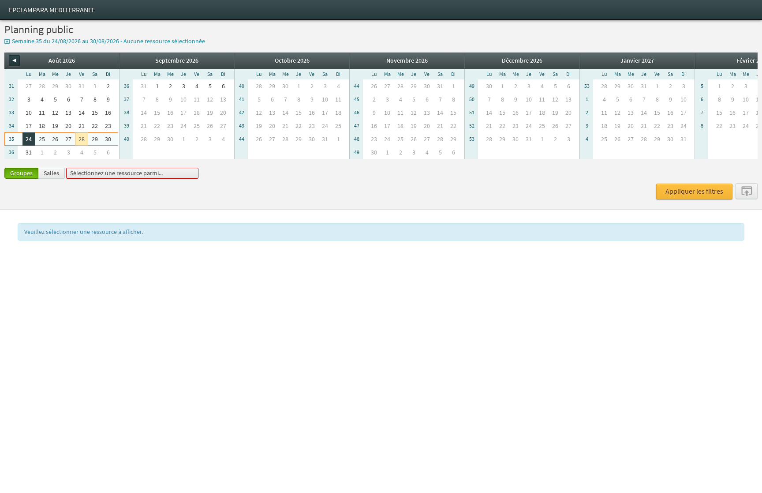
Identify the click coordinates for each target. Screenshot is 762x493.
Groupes (21, 173)
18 (42, 126)
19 (55, 126)
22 (95, 126)
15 (95, 113)
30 (108, 139)
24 (29, 139)
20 (68, 126)
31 (29, 152)
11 (42, 113)
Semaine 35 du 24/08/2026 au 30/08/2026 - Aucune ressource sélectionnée (108, 41)
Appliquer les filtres (694, 191)
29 (95, 139)
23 (108, 126)
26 (55, 139)
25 (42, 139)
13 (68, 113)
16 (108, 113)
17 (29, 126)
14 (81, 113)
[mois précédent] (14, 60)
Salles (51, 173)
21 (81, 126)
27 (68, 139)
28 (81, 139)
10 (29, 113)
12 (55, 113)
